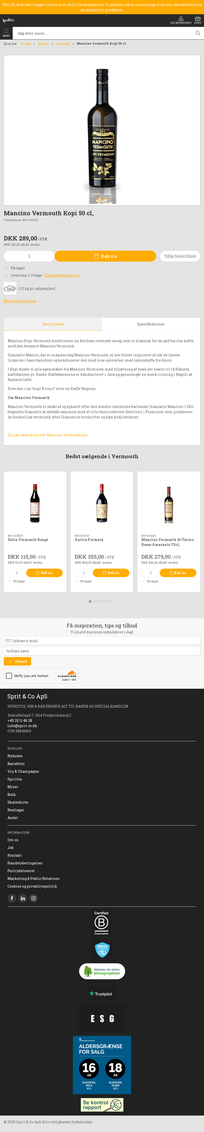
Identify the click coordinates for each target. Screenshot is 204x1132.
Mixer (12, 786)
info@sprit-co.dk (22, 725)
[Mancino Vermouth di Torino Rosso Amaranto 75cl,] (168, 502)
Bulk (11, 794)
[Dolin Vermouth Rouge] (35, 502)
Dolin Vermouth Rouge (28, 539)
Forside (25, 44)
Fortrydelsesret (21, 870)
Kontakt (14, 855)
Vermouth (63, 44)
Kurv (197, 22)
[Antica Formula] (102, 502)
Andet (12, 817)
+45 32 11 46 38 (19, 720)
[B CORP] (102, 923)
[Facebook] (11, 898)
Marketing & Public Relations (33, 878)
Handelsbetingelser (62, 275)
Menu (6, 35)
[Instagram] (33, 898)
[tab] (90, 601)
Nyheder (15, 756)
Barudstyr (16, 763)
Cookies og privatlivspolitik (32, 886)
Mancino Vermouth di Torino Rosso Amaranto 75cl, (167, 542)
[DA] (8, 20)
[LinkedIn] (22, 898)
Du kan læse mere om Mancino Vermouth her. (48, 435)
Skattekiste (17, 802)
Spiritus (43, 44)
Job (10, 847)
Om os (12, 839)
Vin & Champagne (23, 771)
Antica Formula (89, 539)
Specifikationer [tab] (151, 324)
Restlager (15, 810)
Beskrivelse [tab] (53, 324)
